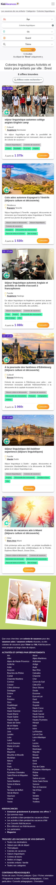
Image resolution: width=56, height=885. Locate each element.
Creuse (10, 685)
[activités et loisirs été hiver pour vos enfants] (10, 4)
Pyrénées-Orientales (16, 772)
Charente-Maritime (15, 679)
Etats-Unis (11, 541)
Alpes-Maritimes (39, 658)
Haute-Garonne (13, 711)
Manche (36, 746)
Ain (8, 655)
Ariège (35, 664)
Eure (9, 696)
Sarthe (35, 775)
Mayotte (36, 752)
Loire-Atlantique (39, 737)
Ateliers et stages (14, 859)
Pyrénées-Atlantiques (42, 769)
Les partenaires (13, 829)
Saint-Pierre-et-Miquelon (17, 775)
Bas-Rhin (37, 670)
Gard (35, 699)
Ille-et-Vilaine (12, 726)
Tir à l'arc (27, 148)
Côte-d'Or (37, 685)
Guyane (36, 705)
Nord (35, 761)
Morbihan (11, 758)
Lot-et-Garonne (13, 743)
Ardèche (10, 664)
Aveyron (10, 670)
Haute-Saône (12, 717)
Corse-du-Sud (39, 682)
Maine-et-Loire (13, 746)
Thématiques (12, 848)
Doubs (35, 690)
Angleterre (11, 130)
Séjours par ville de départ (18, 845)
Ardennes (37, 661)
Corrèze (10, 682)
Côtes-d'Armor (13, 687)
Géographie (42, 396)
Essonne (36, 693)
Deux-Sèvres (38, 687)
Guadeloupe (12, 705)
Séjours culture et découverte (16, 223)
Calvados (37, 673)
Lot (34, 740)
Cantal (10, 676)
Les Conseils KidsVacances (19, 823)
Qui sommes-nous (15, 814)
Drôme (10, 693)
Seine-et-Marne (13, 784)
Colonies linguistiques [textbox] (36, 25)
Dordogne (11, 690)
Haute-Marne (12, 714)
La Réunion (37, 731)
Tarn (9, 787)
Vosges (36, 799)
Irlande (10, 459)
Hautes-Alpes (13, 720)
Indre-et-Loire (12, 728)
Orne (35, 763)
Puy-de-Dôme (13, 769)
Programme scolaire (11, 878)
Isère (35, 728)
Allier (9, 658)
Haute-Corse (38, 708)
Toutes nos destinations (17, 842)
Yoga (8, 314)
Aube (9, 667)
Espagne (11, 208)
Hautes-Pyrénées (40, 720)
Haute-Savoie (38, 714)
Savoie (10, 778)
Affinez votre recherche (28, 80)
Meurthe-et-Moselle (15, 755)
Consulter (43, 155)
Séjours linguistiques (13, 145)
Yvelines (36, 802)
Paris (9, 766)
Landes (10, 734)
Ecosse (10, 377)
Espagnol (9, 230)
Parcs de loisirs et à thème (15, 233)
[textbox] (28, 19)
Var (34, 793)
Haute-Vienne (38, 717)
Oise (9, 763)
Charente (36, 676)
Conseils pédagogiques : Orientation (28, 881)
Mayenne (11, 752)
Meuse (35, 755)
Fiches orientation (45, 875)
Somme (36, 784)
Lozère (35, 743)
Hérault (36, 723)
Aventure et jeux (43, 477)
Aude (35, 667)
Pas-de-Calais (39, 766)
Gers (9, 702)
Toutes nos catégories (16, 865)
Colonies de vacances (32, 145)
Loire (9, 737)
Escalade (17, 148)
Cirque (8, 148)
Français (32, 396)
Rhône (35, 772)
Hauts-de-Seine (13, 723)
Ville (19, 318)
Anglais (36, 148)
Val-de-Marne (13, 793)
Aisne (35, 655)
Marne (10, 749)
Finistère (10, 699)
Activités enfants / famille (17, 862)
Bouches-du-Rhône (15, 673)
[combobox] (28, 19)
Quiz (35, 875)
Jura (9, 731)
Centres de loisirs (14, 857)
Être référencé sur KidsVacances (21, 826)
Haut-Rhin (11, 708)
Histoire (8, 400)
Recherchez (26, 50)
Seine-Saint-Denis (40, 781)
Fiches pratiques (24, 875)
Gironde (36, 702)
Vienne (10, 799)
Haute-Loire (37, 711)
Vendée (36, 796)
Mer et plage (32, 233)
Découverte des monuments (26, 230)
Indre (35, 726)
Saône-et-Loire (39, 778)
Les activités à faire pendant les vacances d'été (27, 820)
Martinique (37, 749)
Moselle (36, 758)
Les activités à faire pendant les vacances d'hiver (28, 817)
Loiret (9, 740)
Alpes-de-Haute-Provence (18, 661)
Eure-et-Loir (38, 696)
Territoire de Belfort (15, 790)
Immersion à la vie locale (15, 559)
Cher (35, 679)
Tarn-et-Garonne (39, 787)
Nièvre (10, 761)
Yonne (10, 802)
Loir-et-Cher (38, 734)
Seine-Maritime (13, 781)
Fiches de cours (9, 875)
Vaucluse (11, 796)
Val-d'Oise (37, 790)
